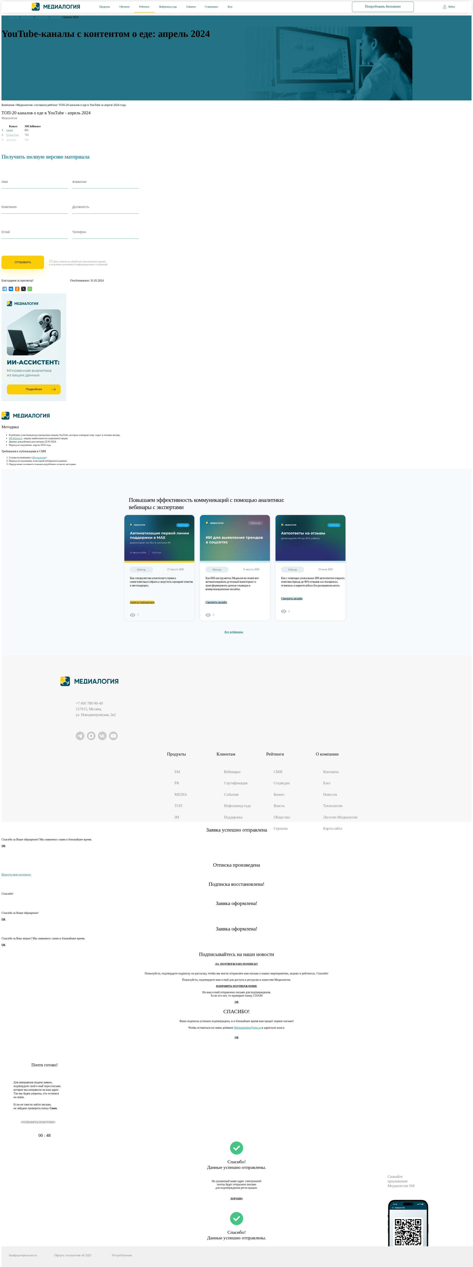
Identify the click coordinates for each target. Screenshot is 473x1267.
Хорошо (236, 1198)
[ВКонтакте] (11, 289)
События (190, 6)
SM (177, 772)
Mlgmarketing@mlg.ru (247, 1027)
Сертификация (235, 783)
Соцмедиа (282, 783)
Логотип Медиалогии (340, 817)
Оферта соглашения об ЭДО (72, 1255)
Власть (279, 806)
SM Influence (15, 438)
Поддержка (233, 817)
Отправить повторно (38, 1122)
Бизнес (279, 794)
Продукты (104, 6)
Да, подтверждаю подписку (236, 964)
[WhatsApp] (30, 289)
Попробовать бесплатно (383, 6)
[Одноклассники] (17, 289)
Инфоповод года (168, 6)
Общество (282, 817)
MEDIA (180, 794)
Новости (330, 794)
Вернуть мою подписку (16, 874)
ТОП (178, 806)
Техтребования (122, 1255)
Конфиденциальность (23, 1255)
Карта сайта (332, 828)
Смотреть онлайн (216, 602)
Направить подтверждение (236, 986)
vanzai (9, 130)
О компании (211, 6)
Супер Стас (12, 135)
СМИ (278, 772)
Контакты (331, 772)
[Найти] (334, 6)
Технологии (332, 806)
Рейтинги (144, 6)
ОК (3, 845)
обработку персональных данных (88, 261)
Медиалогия (39, 457)
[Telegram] (4, 289)
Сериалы (281, 828)
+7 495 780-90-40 (89, 703)
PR (176, 783)
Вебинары (232, 772)
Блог (230, 6)
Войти (451, 6)
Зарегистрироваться (142, 602)
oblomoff (11, 139)
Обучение (124, 6)
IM (176, 817)
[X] (23, 289)
